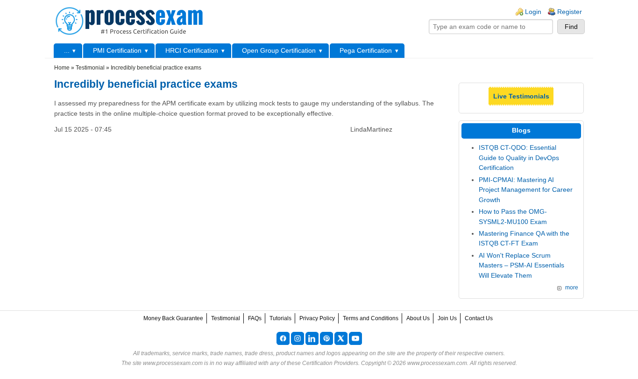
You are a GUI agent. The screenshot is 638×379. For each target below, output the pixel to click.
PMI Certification (117, 50)
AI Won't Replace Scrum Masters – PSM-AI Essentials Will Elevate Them (521, 265)
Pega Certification (366, 50)
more (571, 287)
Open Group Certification (279, 50)
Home (62, 67)
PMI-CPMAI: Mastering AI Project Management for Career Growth (526, 190)
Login (533, 11)
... (67, 50)
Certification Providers (330, 363)
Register (569, 11)
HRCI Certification (191, 50)
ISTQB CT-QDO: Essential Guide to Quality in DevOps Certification (519, 157)
